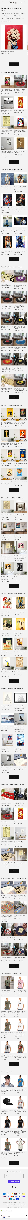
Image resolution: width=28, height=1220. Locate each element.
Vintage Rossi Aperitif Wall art (20, 463)
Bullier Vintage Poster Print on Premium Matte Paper (20, 611)
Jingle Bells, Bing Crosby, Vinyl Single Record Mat (19, 90)
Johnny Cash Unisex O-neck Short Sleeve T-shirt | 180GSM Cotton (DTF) (7, 1034)
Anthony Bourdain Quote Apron (19, 1153)
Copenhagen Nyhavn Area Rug (19, 916)
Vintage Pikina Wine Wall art (7, 463)
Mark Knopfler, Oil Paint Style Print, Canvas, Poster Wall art (20, 208)
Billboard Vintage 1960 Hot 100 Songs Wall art (7, 131)
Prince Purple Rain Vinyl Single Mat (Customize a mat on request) (20, 285)
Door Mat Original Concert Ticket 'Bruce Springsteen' (6, 284)
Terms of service (14, 1204)
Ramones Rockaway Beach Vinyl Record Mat (19, 367)
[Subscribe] (21, 1176)
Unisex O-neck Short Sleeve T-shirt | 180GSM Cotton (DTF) (20, 1111)
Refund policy (22, 1202)
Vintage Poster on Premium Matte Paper (20, 152)
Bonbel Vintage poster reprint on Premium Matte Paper (6, 612)
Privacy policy (7, 1204)
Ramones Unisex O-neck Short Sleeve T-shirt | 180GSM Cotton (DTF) (7, 1131)
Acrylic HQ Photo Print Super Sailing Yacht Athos (7, 727)
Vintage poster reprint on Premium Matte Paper (19, 748)
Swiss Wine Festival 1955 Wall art (20, 482)
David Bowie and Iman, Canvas (19, 577)
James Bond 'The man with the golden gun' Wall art (20, 652)
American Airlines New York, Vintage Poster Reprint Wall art (7, 673)
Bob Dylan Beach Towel (19, 110)
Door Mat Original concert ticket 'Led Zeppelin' (6, 389)
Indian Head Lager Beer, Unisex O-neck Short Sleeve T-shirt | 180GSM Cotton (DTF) (20, 1056)
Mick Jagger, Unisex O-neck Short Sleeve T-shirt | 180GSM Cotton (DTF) (7, 1056)
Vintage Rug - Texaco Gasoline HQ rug (7, 938)
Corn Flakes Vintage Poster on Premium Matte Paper (7, 652)
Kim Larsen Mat (17, 937)
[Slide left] (10, 60)
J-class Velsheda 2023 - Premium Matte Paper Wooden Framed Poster (19, 728)
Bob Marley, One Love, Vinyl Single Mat (7, 327)
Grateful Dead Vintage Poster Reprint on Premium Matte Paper (7, 90)
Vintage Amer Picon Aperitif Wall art (20, 444)
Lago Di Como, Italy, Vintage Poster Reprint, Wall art (20, 536)
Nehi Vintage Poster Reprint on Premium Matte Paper (7, 444)
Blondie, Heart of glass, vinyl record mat (20, 348)
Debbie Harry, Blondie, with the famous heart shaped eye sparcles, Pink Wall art (20, 557)
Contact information (18, 1207)
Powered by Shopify (14, 1202)
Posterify (8, 1202)
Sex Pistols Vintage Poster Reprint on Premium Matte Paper (20, 131)
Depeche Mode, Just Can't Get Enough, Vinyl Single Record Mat (19, 306)
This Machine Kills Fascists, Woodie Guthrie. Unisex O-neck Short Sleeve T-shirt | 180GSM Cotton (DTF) (20, 1034)
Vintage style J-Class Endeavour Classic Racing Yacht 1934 (19, 843)
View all (14, 64)
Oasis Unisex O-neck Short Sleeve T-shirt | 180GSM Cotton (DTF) (19, 1013)
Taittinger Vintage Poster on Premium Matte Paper (20, 632)
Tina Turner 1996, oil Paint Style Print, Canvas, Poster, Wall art (7, 251)
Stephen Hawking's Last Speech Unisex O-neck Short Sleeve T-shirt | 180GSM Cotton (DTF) (20, 1131)
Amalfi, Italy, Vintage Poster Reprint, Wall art (7, 536)
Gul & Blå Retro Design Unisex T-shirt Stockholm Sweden (20, 1089)
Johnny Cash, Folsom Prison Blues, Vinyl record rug (7, 305)
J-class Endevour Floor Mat (20, 767)
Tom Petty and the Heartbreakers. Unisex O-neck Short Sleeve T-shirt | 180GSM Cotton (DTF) (6, 1154)
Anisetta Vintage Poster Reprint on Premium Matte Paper (7, 423)
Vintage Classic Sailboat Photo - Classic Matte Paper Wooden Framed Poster (20, 707)
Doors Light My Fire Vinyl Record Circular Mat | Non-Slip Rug (19, 327)
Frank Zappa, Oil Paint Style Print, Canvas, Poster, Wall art (20, 188)
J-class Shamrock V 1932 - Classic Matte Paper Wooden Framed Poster (7, 769)
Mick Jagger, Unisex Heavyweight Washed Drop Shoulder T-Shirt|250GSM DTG (7, 992)
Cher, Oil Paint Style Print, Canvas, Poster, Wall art (6, 187)
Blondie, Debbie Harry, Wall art (7, 51)
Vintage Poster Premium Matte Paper (6, 748)
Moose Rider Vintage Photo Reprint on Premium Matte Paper (20, 516)
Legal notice (9, 1207)
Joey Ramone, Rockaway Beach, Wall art (6, 111)
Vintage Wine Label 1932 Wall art (20, 672)
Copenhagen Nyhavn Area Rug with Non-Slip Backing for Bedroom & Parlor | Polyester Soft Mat (7, 917)
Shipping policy (22, 1204)
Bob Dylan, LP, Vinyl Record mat (7, 348)
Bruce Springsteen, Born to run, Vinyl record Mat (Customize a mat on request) (7, 368)
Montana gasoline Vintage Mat (19, 958)
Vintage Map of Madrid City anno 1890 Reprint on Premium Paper (7, 516)
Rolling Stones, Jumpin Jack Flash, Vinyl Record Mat (20, 802)
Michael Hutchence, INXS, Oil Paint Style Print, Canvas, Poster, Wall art (20, 251)
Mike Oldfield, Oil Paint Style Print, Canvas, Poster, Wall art (7, 230)
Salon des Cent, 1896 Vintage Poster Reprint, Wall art (7, 556)
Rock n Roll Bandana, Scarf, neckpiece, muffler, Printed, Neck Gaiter (7, 1090)
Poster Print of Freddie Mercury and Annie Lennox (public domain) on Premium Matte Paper (7, 153)
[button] (3, 2)
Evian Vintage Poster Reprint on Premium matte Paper (20, 423)
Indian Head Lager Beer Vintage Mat (6, 958)
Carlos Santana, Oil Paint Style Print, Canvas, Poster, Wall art (7, 209)
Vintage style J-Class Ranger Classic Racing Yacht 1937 (7, 706)
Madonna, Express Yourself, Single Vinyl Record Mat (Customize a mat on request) (20, 389)
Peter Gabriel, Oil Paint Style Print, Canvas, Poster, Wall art (20, 230)
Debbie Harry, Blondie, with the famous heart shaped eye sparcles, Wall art (7, 578)
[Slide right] (17, 60)
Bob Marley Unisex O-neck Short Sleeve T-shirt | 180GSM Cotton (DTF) (7, 1013)
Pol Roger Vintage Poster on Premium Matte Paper (7, 632)
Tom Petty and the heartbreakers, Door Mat (6, 802)
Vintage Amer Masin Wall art (7, 481)
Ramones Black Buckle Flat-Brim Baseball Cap (7, 1111)
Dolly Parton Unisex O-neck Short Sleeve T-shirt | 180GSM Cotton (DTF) (20, 992)
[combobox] (14, 1210)
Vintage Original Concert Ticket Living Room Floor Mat (7, 863)
